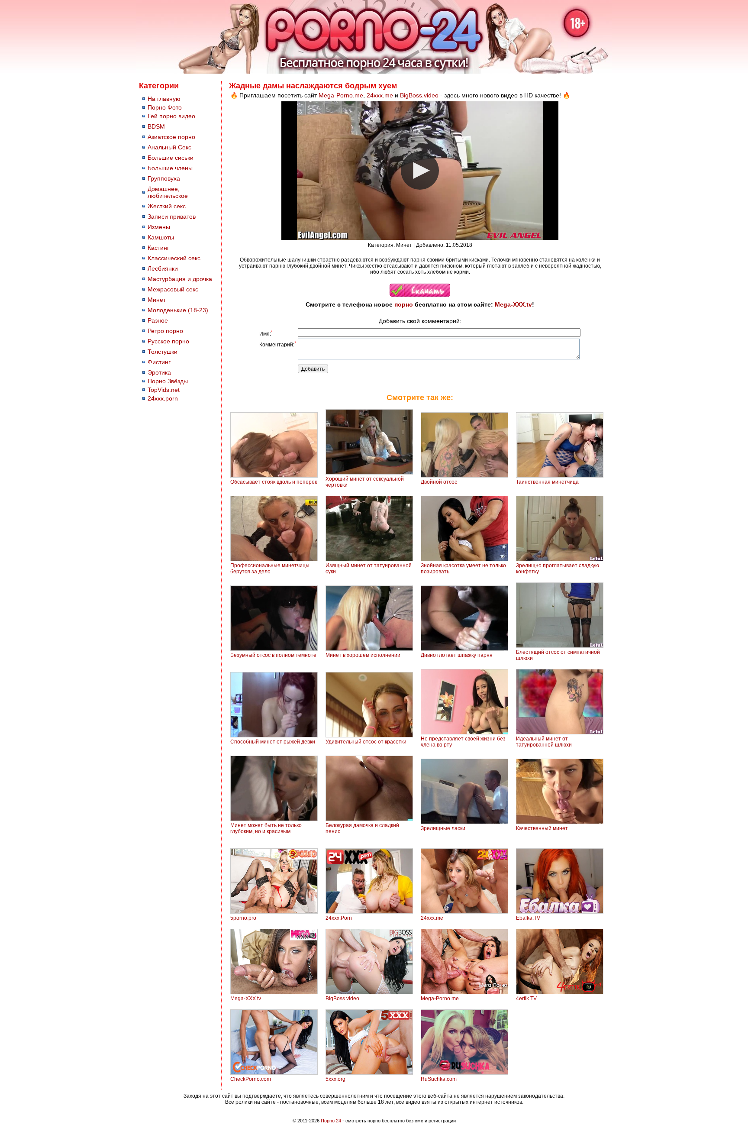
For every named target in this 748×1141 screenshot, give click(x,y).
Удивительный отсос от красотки (366, 742)
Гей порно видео (171, 116)
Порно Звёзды (168, 381)
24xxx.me (380, 95)
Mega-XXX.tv (513, 304)
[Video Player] (419, 170)
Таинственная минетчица (547, 482)
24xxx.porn (163, 398)
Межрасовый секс (173, 289)
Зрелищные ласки (443, 828)
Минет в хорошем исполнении (363, 655)
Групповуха (164, 178)
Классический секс (174, 258)
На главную (164, 98)
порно (403, 304)
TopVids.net (164, 389)
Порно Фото (165, 107)
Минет (157, 299)
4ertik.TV (526, 999)
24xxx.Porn (339, 918)
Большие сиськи (170, 157)
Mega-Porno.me (341, 95)
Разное (158, 320)
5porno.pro (243, 918)
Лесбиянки (163, 268)
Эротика (159, 372)
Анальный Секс (169, 147)
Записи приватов (172, 216)
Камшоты (161, 237)
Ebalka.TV (528, 918)
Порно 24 (331, 1120)
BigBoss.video (419, 95)
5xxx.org (335, 1079)
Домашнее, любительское (168, 192)
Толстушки (162, 351)
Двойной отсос (439, 482)
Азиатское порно (171, 136)
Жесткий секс (167, 206)
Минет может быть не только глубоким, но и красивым (266, 828)
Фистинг (159, 362)
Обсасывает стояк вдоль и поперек (273, 482)
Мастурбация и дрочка (180, 278)
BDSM (156, 126)
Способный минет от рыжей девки (272, 742)
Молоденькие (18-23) (178, 310)
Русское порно (168, 341)
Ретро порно (165, 330)
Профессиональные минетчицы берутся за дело (270, 568)
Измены (159, 226)
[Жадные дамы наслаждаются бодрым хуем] (420, 295)
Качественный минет (542, 828)
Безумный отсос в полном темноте (273, 655)
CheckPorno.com (250, 1079)
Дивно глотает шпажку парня (457, 655)
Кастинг (158, 247)
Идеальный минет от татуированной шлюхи (544, 742)
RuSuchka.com (439, 1079)
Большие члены (170, 168)
